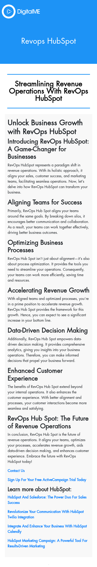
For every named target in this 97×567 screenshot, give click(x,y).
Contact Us (16, 471)
